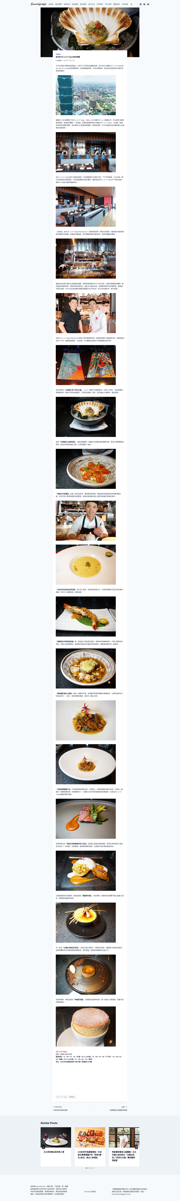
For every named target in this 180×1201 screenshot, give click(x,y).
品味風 (51, 4)
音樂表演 (67, 4)
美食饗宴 (75, 4)
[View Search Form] (131, 4)
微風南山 (72, 1097)
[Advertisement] (90, 1079)
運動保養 (116, 4)
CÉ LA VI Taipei (62, 1097)
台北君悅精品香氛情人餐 (54, 1152)
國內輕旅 (83, 4)
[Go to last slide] (43, 1147)
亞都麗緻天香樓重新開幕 (118, 1108)
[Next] (136, 1147)
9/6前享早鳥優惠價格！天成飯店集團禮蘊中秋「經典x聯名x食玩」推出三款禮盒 (90, 1155)
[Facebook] (140, 4)
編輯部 (60, 60)
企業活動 (125, 4)
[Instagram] (144, 4)
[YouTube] (148, 4)
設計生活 (91, 4)
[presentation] (56, 1137)
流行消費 (108, 4)
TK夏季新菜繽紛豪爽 (60, 1108)
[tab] (86, 1168)
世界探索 (100, 4)
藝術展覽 (58, 4)
